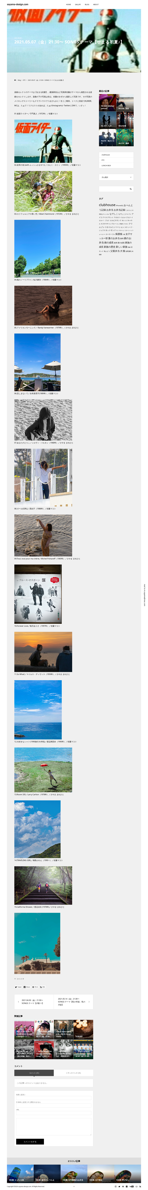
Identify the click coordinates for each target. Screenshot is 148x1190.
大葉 (124, 234)
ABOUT (96, 4)
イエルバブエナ (125, 217)
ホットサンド (110, 230)
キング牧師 (119, 224)
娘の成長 (109, 242)
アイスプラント (108, 217)
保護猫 (118, 234)
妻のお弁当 (114, 238)
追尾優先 (129, 251)
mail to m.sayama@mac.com (145, 595)
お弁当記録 (119, 209)
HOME (68, 4)
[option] (20, 1174)
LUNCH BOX (106, 165)
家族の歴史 (109, 246)
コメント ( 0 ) (34, 1073)
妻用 (121, 238)
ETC (103, 160)
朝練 (129, 247)
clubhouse (106, 155)
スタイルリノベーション (114, 227)
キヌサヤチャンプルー (108, 224)
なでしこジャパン (124, 214)
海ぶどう (107, 251)
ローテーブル (110, 234)
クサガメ (125, 224)
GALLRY (78, 4)
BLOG (87, 4)
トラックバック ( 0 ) (73, 1073)
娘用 (115, 243)
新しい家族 (121, 246)
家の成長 (121, 242)
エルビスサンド (115, 220)
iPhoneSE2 (119, 205)
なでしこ (114, 213)
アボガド (117, 217)
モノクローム (120, 230)
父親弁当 (115, 250)
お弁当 (109, 209)
